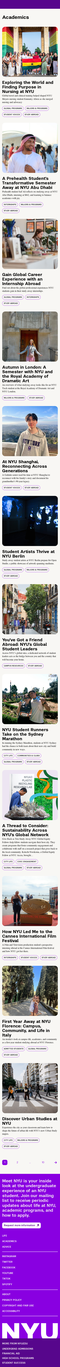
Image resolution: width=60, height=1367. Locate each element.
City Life (8, 756)
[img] (30, 52)
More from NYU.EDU (15, 1343)
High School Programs (18, 1358)
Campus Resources (13, 666)
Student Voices (12, 114)
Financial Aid (11, 1353)
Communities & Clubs (28, 756)
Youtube (7, 1273)
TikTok (6, 1278)
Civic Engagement (26, 861)
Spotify (7, 1284)
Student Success (13, 1363)
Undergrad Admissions (17, 1349)
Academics (9, 1241)
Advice (6, 1246)
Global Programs (13, 108)
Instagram (9, 1256)
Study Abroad (32, 114)
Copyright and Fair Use (18, 1305)
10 (43, 1162)
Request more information (19, 1225)
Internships (10, 204)
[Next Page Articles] (55, 1162)
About (6, 1294)
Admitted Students (13, 1049)
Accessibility (11, 1311)
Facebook (8, 1267)
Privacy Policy (12, 1300)
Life (4, 1235)
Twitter (7, 1261)
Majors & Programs (37, 108)
